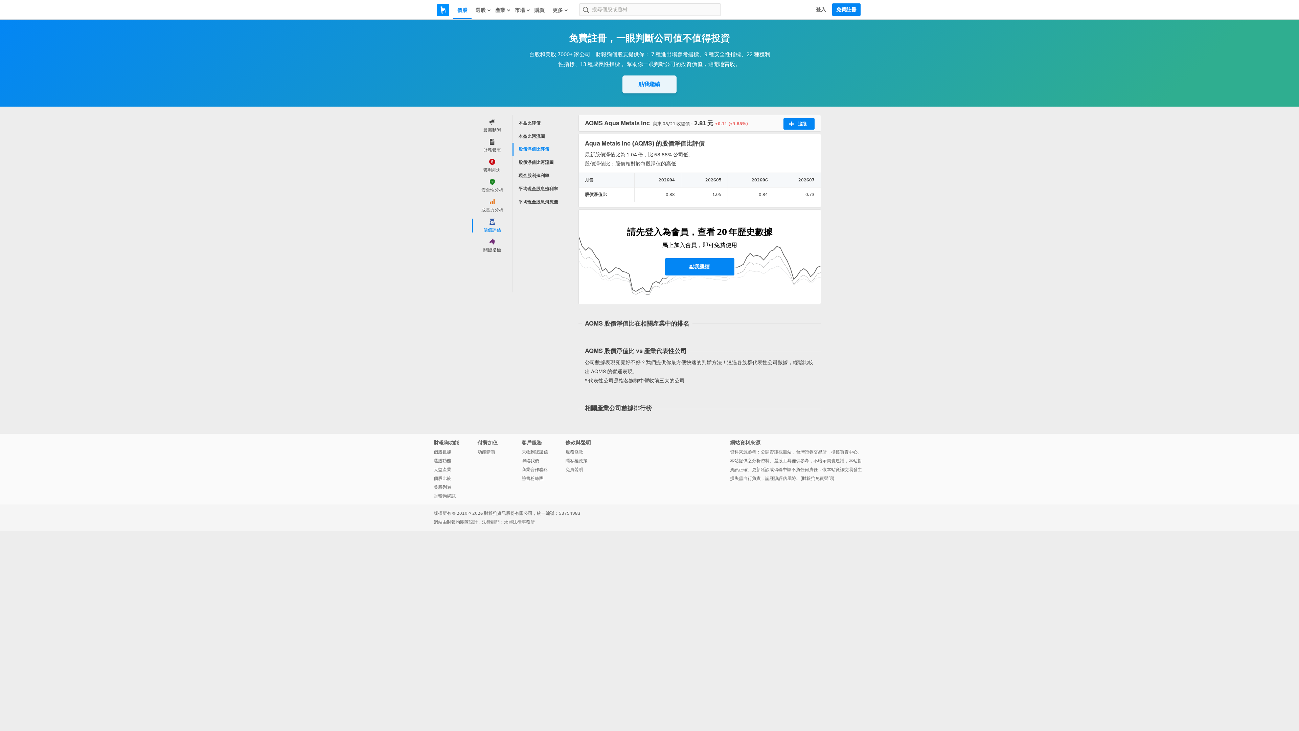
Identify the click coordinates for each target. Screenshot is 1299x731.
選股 (481, 10)
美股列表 (442, 487)
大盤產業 (442, 469)
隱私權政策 (577, 460)
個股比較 (442, 478)
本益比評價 (530, 123)
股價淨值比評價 (534, 149)
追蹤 (802, 123)
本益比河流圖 (532, 136)
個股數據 (442, 452)
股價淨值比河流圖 (536, 162)
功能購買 (486, 452)
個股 (462, 10)
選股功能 (442, 460)
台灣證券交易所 (811, 452)
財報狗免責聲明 (817, 478)
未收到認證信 (535, 452)
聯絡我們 (530, 460)
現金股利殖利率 (534, 175)
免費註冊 (846, 9)
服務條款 (574, 452)
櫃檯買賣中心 (844, 452)
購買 (539, 10)
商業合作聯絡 (535, 469)
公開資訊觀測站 (776, 452)
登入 (821, 9)
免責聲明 (574, 469)
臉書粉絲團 (533, 478)
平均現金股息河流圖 (538, 201)
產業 (500, 10)
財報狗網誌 (445, 496)
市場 (520, 10)
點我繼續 (649, 84)
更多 (558, 10)
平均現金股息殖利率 (538, 188)
